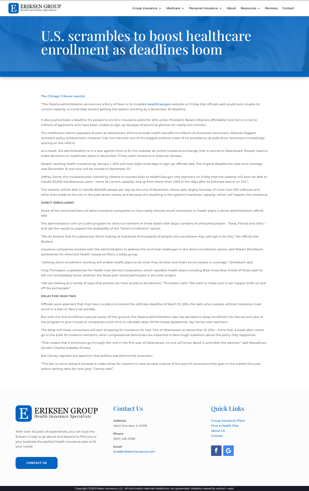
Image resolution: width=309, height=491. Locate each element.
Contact (288, 8)
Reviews (271, 8)
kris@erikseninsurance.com (134, 451)
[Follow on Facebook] (216, 450)
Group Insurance (144, 8)
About (231, 8)
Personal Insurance (203, 8)
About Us (218, 431)
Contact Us (36, 463)
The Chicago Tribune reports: (63, 96)
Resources (248, 8)
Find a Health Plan (225, 426)
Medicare (173, 8)
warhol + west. (225, 488)
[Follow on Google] (228, 450)
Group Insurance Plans (228, 421)
